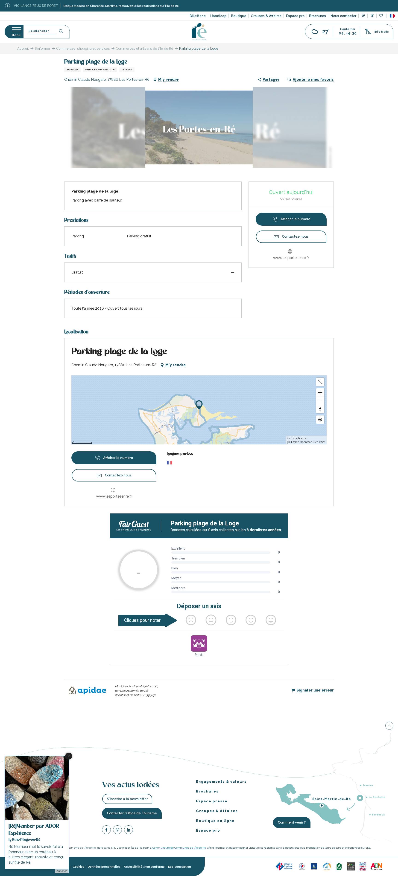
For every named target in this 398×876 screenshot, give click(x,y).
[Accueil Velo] (339, 866)
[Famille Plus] (326, 866)
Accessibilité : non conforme (144, 866)
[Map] (363, 16)
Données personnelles (104, 866)
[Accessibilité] (372, 15)
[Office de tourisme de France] (285, 866)
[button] (392, 16)
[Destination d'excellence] (301, 866)
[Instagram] (117, 830)
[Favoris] (381, 16)
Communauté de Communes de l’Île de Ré (179, 847)
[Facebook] (106, 830)
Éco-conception (179, 866)
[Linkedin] (128, 830)
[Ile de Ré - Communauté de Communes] (351, 866)
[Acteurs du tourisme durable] (390, 866)
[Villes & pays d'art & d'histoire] (363, 866)
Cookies (78, 866)
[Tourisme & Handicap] (314, 866)
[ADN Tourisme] (376, 866)
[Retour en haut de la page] (389, 726)
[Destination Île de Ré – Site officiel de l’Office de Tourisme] (199, 31)
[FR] (392, 16)
